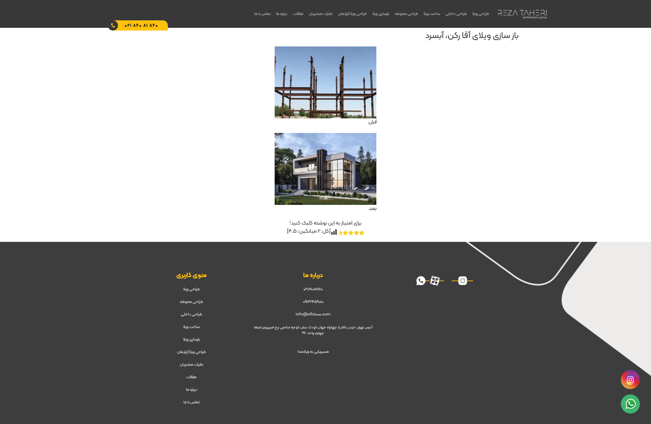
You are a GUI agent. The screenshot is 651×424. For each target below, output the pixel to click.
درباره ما (282, 14)
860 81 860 (141, 26)
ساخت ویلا (431, 14)
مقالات (298, 14)
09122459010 (313, 302)
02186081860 (313, 289)
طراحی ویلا (480, 14)
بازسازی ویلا (380, 14)
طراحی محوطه (406, 14)
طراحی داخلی (456, 14)
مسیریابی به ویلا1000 (313, 352)
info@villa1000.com (313, 314)
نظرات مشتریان (321, 14)
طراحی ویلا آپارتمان (352, 14)
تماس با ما (262, 14)
